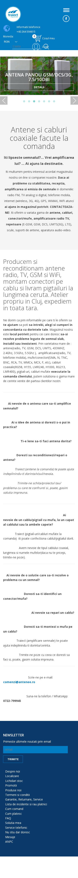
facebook (66, 18)
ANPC (9, 842)
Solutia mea (13, 823)
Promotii (11, 785)
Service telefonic (16, 828)
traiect (13, 14)
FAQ (8, 818)
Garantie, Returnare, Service (24, 799)
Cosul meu (44, 37)
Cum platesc (13, 814)
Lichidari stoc (14, 781)
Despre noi (12, 771)
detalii (39, 87)
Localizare (12, 776)
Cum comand (14, 809)
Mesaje (10, 837)
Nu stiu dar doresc (17, 832)
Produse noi (13, 790)
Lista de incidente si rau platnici (26, 804)
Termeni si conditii (17, 795)
